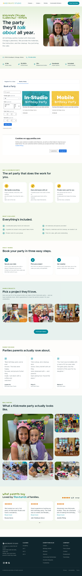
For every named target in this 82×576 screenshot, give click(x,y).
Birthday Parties (47, 548)
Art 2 (24, 551)
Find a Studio (66, 548)
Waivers (45, 554)
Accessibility (72, 570)
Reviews (45, 551)
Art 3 (24, 554)
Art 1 (24, 548)
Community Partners (55, 3)
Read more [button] (8, 515)
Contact (65, 551)
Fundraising (46, 562)
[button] (79, 315)
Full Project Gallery (41, 331)
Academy (25, 545)
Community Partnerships (49, 557)
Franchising (66, 557)
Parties (46, 3)
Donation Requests (48, 560)
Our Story (65, 545)
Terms (77, 570)
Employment (66, 554)
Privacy (65, 570)
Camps (45, 545)
